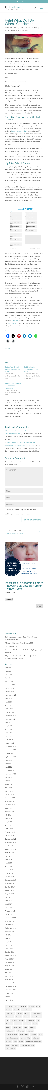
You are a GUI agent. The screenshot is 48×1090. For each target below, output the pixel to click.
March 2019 (9, 829)
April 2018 (8, 866)
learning (8, 1027)
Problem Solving (25, 1038)
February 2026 (10, 685)
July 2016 (8, 935)
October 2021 (10, 753)
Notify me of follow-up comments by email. (22, 510)
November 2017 (10, 883)
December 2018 (10, 839)
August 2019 (9, 811)
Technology (14, 1045)
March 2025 (9, 709)
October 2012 (10, 993)
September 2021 (10, 757)
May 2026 (8, 674)
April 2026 (8, 678)
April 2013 (8, 973)
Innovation (18, 1024)
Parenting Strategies (11, 1034)
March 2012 (9, 1000)
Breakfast (8, 1010)
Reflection (36, 1038)
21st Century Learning (12, 1006)
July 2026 (8, 668)
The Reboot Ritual (11, 646)
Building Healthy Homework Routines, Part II (31, 369)
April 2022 (8, 736)
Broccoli (16, 1010)
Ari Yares (10, 28)
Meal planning (17, 1027)
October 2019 (10, 805)
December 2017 (10, 880)
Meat (25, 1027)
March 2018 (9, 870)
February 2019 (10, 832)
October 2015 (10, 952)
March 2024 (9, 733)
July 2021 (8, 763)
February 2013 (10, 979)
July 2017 (8, 897)
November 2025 (10, 695)
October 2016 (10, 925)
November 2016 (10, 921)
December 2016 (10, 918)
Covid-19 (18, 1017)
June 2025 (8, 698)
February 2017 (10, 911)
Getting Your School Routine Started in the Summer (12, 369)
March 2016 (9, 948)
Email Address (10, 592)
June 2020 (8, 781)
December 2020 (10, 770)
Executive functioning (18, 131)
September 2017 (10, 890)
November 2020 (10, 774)
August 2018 (9, 853)
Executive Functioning (31, 28)
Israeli (35, 1024)
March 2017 (9, 907)
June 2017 (8, 901)
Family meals (30, 1020)
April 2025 (8, 705)
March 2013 (9, 976)
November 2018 (10, 842)
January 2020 (9, 794)
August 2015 (9, 959)
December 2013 (10, 962)
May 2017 (8, 904)
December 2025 (10, 692)
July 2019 (8, 815)
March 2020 (9, 791)
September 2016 (10, 928)
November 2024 (10, 719)
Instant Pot (27, 1024)
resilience (8, 1041)
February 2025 (10, 712)
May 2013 (8, 969)
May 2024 (8, 726)
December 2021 (10, 746)
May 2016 (8, 942)
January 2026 (9, 688)
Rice (15, 1041)
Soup (7, 1045)
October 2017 (10, 887)
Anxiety (31, 1006)
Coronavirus (9, 1017)
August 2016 (9, 931)
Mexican (32, 1027)
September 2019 (10, 808)
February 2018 (10, 873)
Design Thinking (36, 1017)
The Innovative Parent (27, 1045)
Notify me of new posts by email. (18, 514)
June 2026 (8, 671)
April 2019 (8, 825)
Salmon (21, 1041)
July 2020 (8, 777)
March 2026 (9, 681)
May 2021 (8, 767)
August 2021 (9, 760)
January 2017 (9, 914)
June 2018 (8, 859)
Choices (26, 1013)
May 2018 (8, 863)
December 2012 (10, 986)
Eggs (7, 1020)
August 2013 (9, 966)
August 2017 (9, 894)
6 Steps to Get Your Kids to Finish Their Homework (13, 386)
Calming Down (10, 1013)
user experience (10, 1049)
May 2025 (8, 702)
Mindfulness (20, 1031)
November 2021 (10, 750)
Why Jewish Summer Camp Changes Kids (19, 643)
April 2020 (8, 787)
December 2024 (10, 716)
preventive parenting (12, 1038)
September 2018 (10, 849)
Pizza (40, 1034)
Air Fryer (24, 1006)
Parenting (30, 1031)
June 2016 (8, 938)
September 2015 (10, 955)
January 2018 (9, 877)
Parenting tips (24, 1034)
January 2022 (9, 743)
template (14, 320)
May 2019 (8, 822)
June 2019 (8, 818)
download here (13, 323)
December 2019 (10, 798)
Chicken (19, 1013)
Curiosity (26, 1017)
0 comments (24, 30)
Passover (33, 1034)
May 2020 (8, 784)
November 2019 (10, 801)
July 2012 (8, 996)
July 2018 (8, 856)
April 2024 (8, 729)
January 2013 (9, 983)
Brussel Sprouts (26, 1010)
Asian (38, 1006)
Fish (38, 1020)
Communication (36, 1013)
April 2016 (8, 945)
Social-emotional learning (33, 1041)
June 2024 (8, 722)
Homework (9, 1024)
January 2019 (9, 835)
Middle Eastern (10, 1031)
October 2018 (10, 846)
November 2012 (10, 990)
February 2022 (10, 740)
